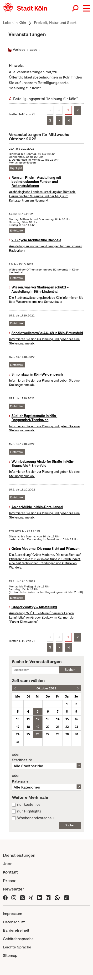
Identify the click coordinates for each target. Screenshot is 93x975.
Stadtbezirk (22, 757)
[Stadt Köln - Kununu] (48, 897)
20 (47, 727)
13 (47, 719)
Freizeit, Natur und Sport (55, 22)
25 (28, 734)
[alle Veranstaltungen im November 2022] (78, 688)
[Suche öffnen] (75, 8)
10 (17, 719)
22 (67, 727)
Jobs (7, 863)
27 (47, 734)
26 (37, 734)
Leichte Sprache (17, 947)
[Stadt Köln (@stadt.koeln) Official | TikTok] (66, 897)
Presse (9, 880)
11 (28, 719)
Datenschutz (14, 921)
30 (76, 734)
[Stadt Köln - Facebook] (5, 897)
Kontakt (10, 872)
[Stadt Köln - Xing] (31, 897)
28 (57, 734)
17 (17, 727)
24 (17, 734)
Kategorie (20, 778)
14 (57, 719)
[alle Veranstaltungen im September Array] (15, 688)
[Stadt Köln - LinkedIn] (39, 897)
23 (76, 727)
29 (67, 734)
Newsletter (13, 889)
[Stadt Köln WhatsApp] (57, 897)
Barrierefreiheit (16, 930)
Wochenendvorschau (35, 818)
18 (28, 727)
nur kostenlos (29, 804)
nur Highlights (29, 811)
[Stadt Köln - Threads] (22, 897)
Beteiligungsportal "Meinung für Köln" (45, 98)
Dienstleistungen (19, 855)
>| (68, 120)
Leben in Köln (14, 22)
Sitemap (10, 955)
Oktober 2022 (46, 688)
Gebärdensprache (18, 938)
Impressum (12, 913)
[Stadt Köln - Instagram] (13, 897)
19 (37, 727)
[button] (86, 8)
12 (37, 719)
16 (76, 719)
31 (17, 742)
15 (67, 719)
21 (57, 727)
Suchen (70, 670)
